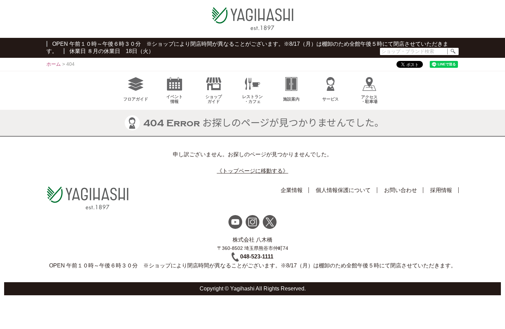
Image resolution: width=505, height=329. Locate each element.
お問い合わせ (400, 190)
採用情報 (441, 190)
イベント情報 (174, 99)
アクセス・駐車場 (369, 99)
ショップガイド (213, 99)
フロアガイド (135, 99)
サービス (330, 99)
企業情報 (292, 190)
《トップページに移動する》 (252, 171)
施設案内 (291, 99)
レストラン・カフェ (252, 99)
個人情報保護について (343, 190)
